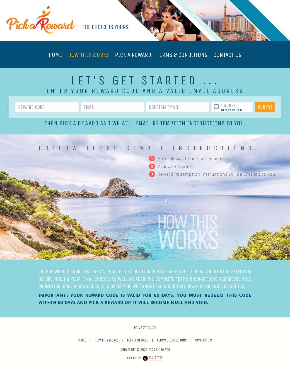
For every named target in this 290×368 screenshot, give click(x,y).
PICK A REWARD (133, 54)
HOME (55, 54)
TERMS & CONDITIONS (182, 54)
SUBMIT (265, 107)
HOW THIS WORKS (88, 54)
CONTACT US (227, 54)
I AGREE (228, 106)
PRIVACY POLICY (145, 327)
